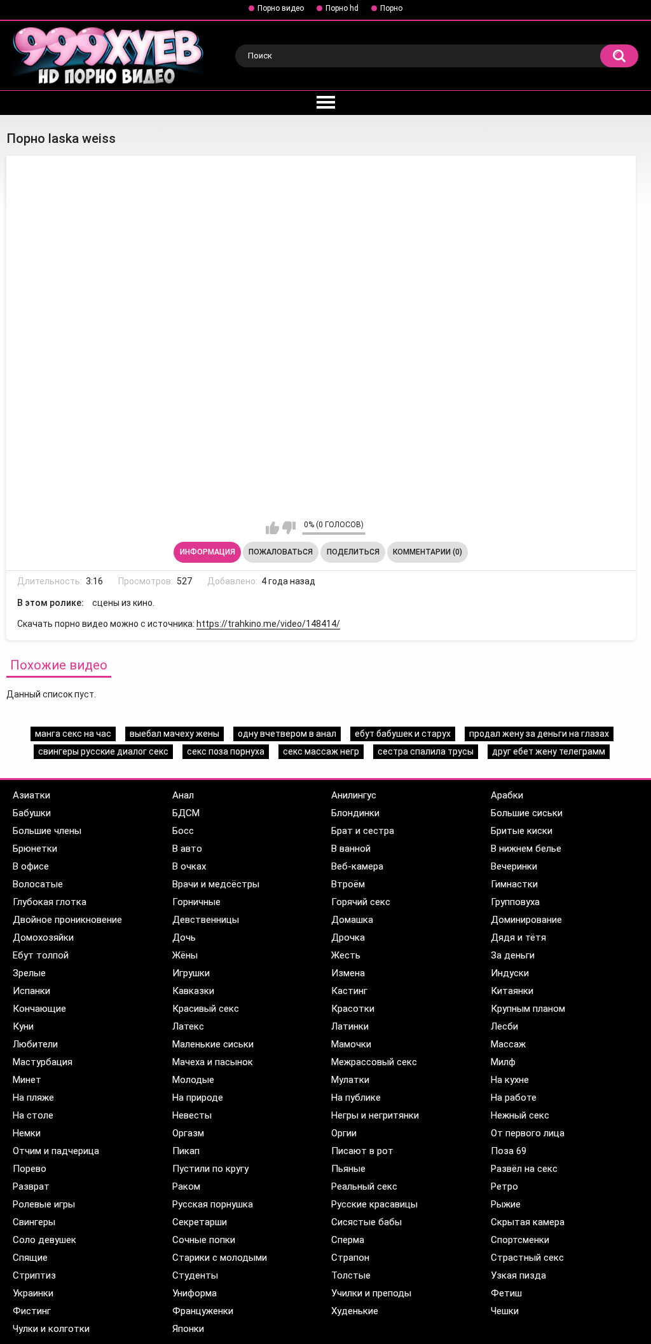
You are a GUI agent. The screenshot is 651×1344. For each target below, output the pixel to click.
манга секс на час (73, 734)
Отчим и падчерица (56, 1151)
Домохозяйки (43, 937)
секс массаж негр (321, 751)
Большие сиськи (527, 813)
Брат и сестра (362, 831)
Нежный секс (520, 1115)
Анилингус (353, 795)
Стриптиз (34, 1275)
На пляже (33, 1097)
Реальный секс (364, 1186)
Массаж (508, 1044)
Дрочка (348, 937)
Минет (27, 1079)
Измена (348, 973)
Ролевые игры (44, 1204)
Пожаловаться (281, 552)
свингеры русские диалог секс (103, 751)
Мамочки (351, 1044)
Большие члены (47, 831)
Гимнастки (514, 884)
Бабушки (32, 813)
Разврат (31, 1186)
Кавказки (193, 991)
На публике (356, 1097)
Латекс (188, 1026)
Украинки (33, 1293)
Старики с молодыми (219, 1257)
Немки (27, 1133)
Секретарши (199, 1222)
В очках (189, 866)
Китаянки (512, 991)
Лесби (504, 1026)
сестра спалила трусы (426, 751)
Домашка (352, 919)
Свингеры (34, 1222)
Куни (23, 1026)
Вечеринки (514, 866)
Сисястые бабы (366, 1222)
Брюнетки (35, 848)
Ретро (504, 1186)
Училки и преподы (371, 1293)
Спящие (30, 1257)
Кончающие (39, 1008)
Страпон (350, 1257)
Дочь (184, 937)
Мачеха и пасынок (212, 1062)
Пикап (186, 1151)
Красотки (352, 1008)
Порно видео (280, 8)
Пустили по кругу (210, 1168)
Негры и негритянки (375, 1115)
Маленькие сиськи (213, 1044)
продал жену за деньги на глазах (539, 734)
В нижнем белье (526, 848)
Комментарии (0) (427, 552)
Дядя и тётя (518, 937)
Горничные (196, 902)
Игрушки (191, 973)
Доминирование (526, 919)
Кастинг (349, 991)
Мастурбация (42, 1062)
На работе (514, 1097)
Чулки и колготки (51, 1328)
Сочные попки (203, 1240)
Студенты (195, 1275)
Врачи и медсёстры (215, 884)
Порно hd (342, 8)
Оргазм (188, 1133)
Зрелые (29, 973)
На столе (33, 1115)
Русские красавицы (374, 1204)
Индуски (510, 973)
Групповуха (515, 902)
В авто (187, 848)
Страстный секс (527, 1257)
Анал (183, 795)
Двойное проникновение (67, 919)
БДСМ (186, 813)
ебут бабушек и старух (403, 734)
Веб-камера (357, 866)
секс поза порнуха (225, 751)
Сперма (347, 1240)
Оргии (344, 1133)
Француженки (202, 1311)
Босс (183, 831)
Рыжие (506, 1204)
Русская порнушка (212, 1204)
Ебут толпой (41, 955)
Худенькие (354, 1311)
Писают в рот (362, 1151)
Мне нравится (272, 527)
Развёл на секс (524, 1168)
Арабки (507, 795)
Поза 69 (508, 1151)
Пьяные (348, 1168)
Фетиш (506, 1293)
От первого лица (528, 1133)
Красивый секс (205, 1008)
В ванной (351, 848)
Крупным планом (528, 1008)
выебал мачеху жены (174, 734)
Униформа (194, 1293)
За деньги (513, 955)
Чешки (505, 1311)
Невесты (192, 1115)
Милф (503, 1062)
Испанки (31, 991)
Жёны (185, 955)
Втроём (348, 884)
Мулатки (350, 1079)
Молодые (193, 1079)
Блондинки (355, 813)
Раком (186, 1186)
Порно (391, 8)
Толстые (351, 1275)
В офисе (31, 866)
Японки (188, 1328)
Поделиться (353, 552)
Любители (35, 1044)
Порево (29, 1168)
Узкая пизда (518, 1275)
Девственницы (205, 919)
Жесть (345, 955)
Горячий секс (360, 902)
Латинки (350, 1026)
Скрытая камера (528, 1222)
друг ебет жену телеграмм (548, 751)
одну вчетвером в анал (287, 734)
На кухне (510, 1079)
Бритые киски (521, 831)
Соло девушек (44, 1240)
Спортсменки (520, 1240)
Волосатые (38, 884)
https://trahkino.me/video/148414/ (268, 624)
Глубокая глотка (49, 902)
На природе (197, 1097)
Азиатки (31, 795)
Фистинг (32, 1311)
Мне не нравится (289, 527)
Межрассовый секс (374, 1062)
